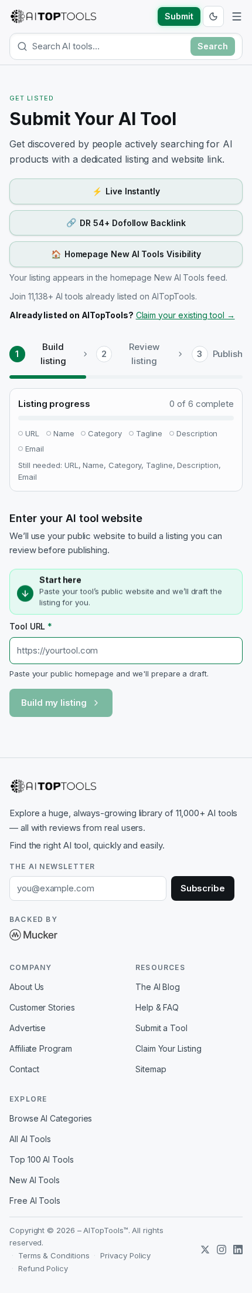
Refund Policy (43, 1268)
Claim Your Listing (168, 1048)
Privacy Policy (125, 1255)
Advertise (27, 1028)
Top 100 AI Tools (41, 1159)
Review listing (144, 353)
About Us (26, 987)
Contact (24, 1069)
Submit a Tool (161, 1028)
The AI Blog (157, 987)
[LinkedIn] (238, 1249)
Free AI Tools (34, 1201)
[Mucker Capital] (33, 935)
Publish (228, 353)
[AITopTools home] (53, 16)
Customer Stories (42, 1007)
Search (212, 46)
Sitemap (150, 1069)
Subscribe (203, 888)
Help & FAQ (157, 1007)
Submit (179, 16)
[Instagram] (221, 1249)
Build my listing (54, 702)
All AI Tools (30, 1139)
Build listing (53, 353)
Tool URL (30, 626)
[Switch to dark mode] (213, 16)
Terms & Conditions (54, 1255)
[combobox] (109, 46)
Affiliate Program (40, 1048)
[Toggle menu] (236, 16)
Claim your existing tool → (185, 315)
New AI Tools (34, 1180)
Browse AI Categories (50, 1118)
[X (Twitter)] (205, 1249)
